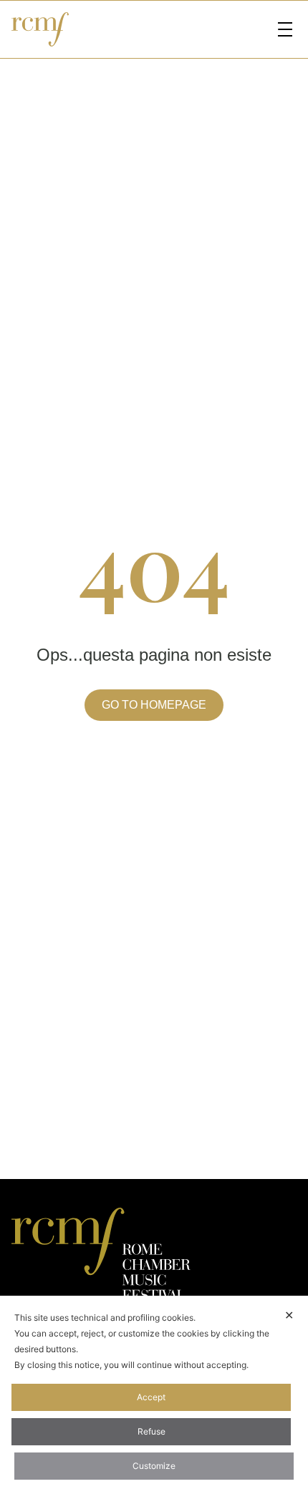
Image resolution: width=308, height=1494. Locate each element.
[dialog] (154, 1395)
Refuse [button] (151, 1431)
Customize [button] (154, 1465)
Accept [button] (151, 1397)
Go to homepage (154, 705)
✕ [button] (289, 1315)
